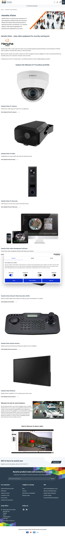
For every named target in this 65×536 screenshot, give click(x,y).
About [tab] (51, 258)
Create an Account (5, 493)
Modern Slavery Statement (50, 493)
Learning (24, 490)
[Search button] (54, 2)
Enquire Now (56, 462)
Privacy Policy (4, 497)
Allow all (51, 280)
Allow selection (32, 280)
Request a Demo (26, 495)
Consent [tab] (13, 258)
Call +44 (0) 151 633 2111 (9, 520)
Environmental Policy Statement (51, 497)
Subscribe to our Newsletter (28, 493)
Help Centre (3, 490)
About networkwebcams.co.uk (50, 488)
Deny (14, 280)
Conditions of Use (5, 495)
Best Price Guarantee (33, 5)
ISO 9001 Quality (47, 495)
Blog (23, 488)
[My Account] (57, 2)
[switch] (25, 275)
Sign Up (52, 478)
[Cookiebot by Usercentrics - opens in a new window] (54, 254)
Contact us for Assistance (7, 500)
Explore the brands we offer (7, 488)
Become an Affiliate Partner (50, 490)
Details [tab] (32, 258)
